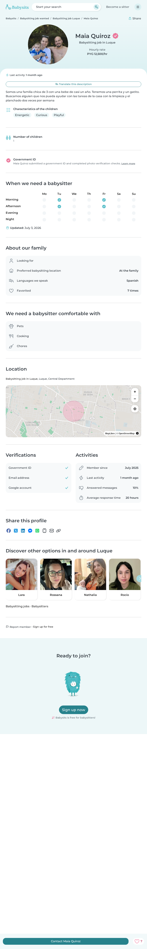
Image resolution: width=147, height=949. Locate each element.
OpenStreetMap (126, 433)
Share (136, 18)
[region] (73, 411)
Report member (20, 627)
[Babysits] (17, 7)
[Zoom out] (134, 398)
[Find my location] (134, 408)
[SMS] (44, 530)
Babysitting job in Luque (97, 42)
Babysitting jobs (17, 606)
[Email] (51, 530)
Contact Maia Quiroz (65, 941)
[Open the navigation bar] (137, 7)
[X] (16, 530)
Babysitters (40, 606)
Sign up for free (43, 626)
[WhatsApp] (37, 530)
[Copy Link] (58, 530)
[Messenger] (30, 530)
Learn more (128, 163)
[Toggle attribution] (137, 433)
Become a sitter (117, 7)
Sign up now (73, 710)
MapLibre (110, 433)
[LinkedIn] (23, 530)
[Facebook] (8, 530)
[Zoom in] (134, 391)
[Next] (140, 578)
